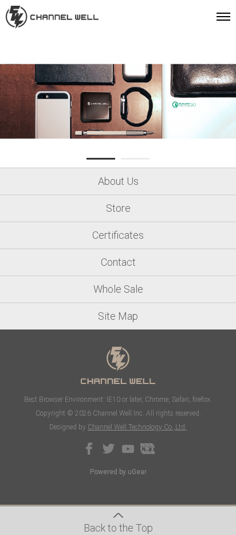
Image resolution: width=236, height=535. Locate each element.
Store (118, 208)
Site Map (118, 316)
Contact (118, 262)
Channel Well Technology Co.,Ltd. (137, 427)
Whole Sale (118, 289)
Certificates (118, 235)
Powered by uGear (118, 472)
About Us (118, 181)
